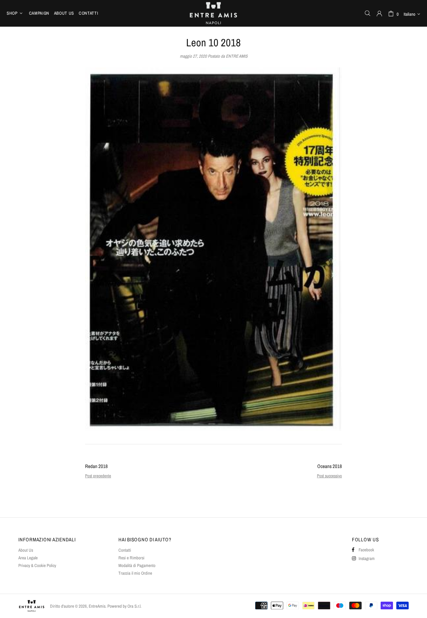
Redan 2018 (96, 466)
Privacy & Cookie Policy (37, 565)
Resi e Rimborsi (131, 558)
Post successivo (329, 476)
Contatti (124, 550)
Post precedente (98, 476)
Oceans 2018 (329, 466)
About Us (25, 550)
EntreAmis (213, 13)
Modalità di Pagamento (136, 565)
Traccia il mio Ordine (135, 573)
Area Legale (28, 558)
